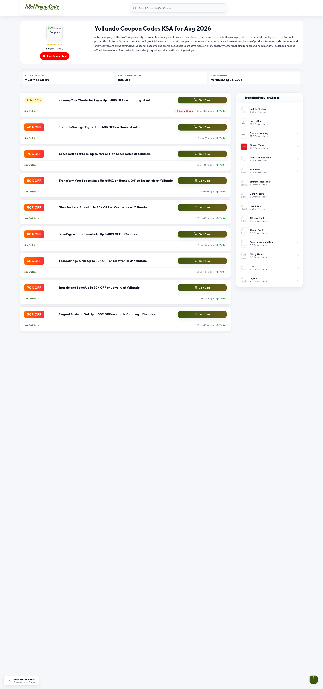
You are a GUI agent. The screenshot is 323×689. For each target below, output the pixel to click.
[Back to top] (314, 680)
